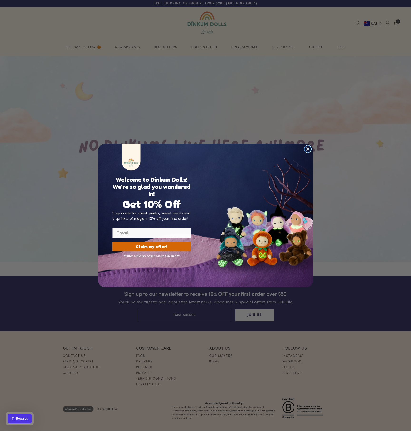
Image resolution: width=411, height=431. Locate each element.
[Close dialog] (307, 149)
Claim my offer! (151, 246)
